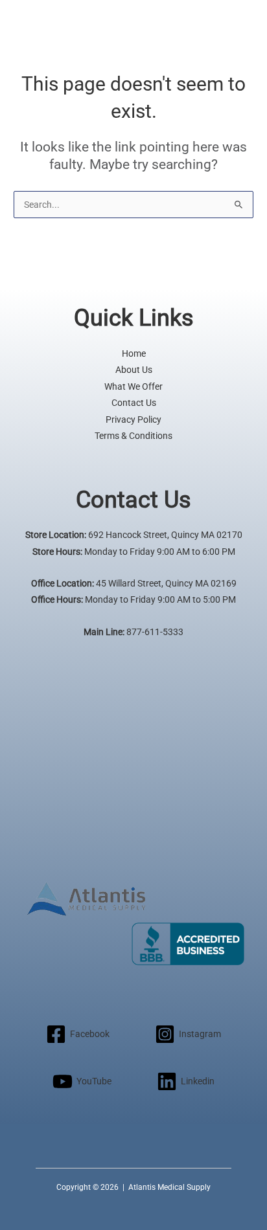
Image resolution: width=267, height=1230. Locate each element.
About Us (133, 369)
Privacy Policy (133, 419)
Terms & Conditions (133, 435)
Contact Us (133, 402)
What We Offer (133, 386)
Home (134, 353)
